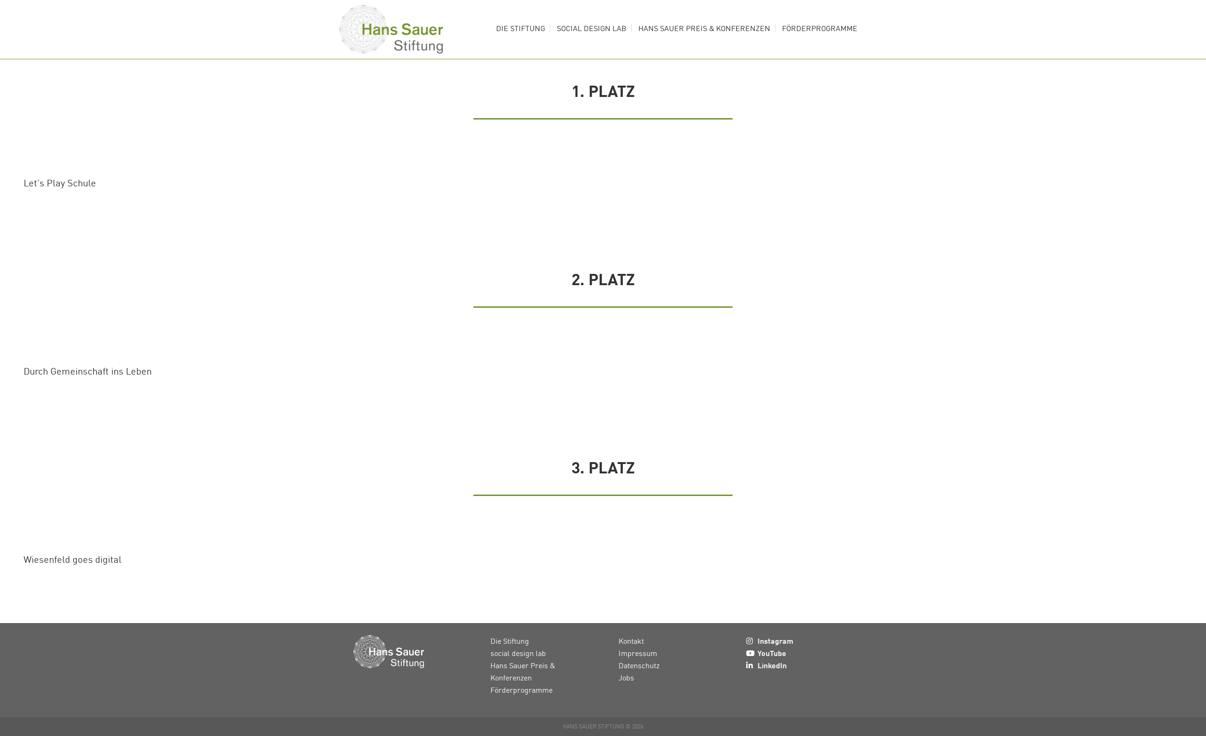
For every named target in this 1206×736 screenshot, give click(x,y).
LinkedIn (772, 665)
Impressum (638, 653)
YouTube (772, 652)
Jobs (626, 677)
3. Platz (603, 467)
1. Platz (603, 90)
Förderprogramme (521, 690)
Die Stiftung (509, 641)
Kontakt (631, 641)
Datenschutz (639, 665)
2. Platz (603, 278)
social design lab (518, 653)
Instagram (775, 640)
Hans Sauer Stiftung (391, 29)
